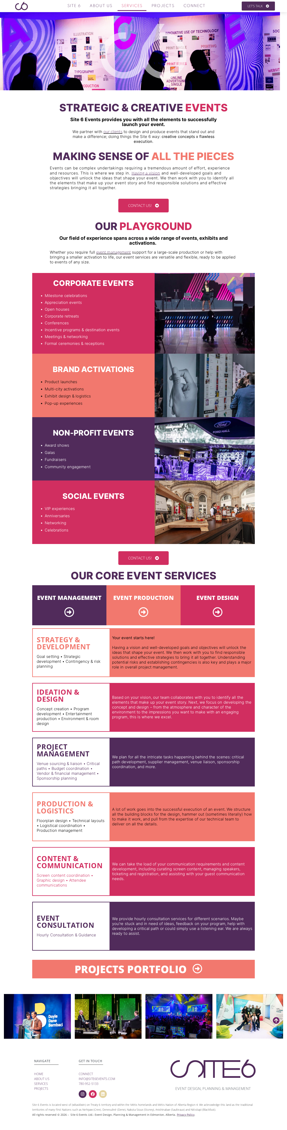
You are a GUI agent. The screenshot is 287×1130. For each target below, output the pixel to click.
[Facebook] (93, 1094)
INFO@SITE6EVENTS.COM (97, 1079)
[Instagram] (82, 1094)
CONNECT (86, 1074)
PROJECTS (41, 1088)
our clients (112, 131)
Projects (162, 6)
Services (132, 6)
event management (113, 252)
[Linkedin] (103, 1094)
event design (217, 598)
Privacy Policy (185, 1115)
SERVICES (41, 1084)
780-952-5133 (88, 1084)
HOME (38, 1074)
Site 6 (74, 6)
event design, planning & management (213, 1088)
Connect (194, 6)
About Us (101, 6)
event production (143, 598)
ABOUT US (41, 1079)
